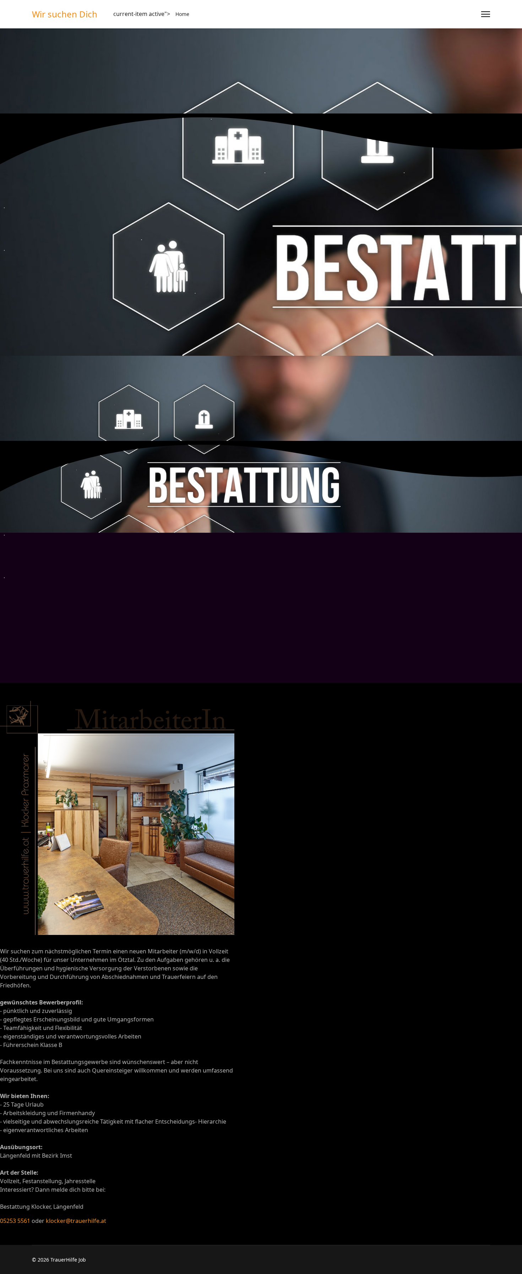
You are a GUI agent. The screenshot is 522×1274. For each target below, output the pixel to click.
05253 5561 (15, 1221)
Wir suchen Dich (64, 14)
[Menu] (485, 14)
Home (182, 14)
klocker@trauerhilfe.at (76, 1221)
